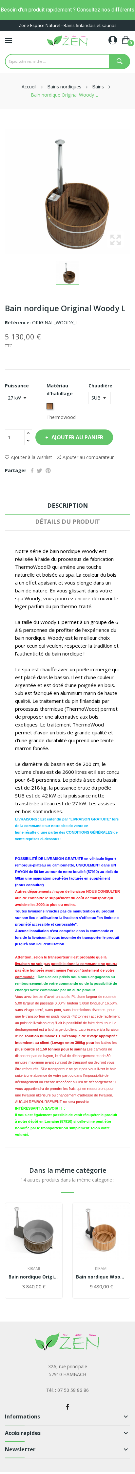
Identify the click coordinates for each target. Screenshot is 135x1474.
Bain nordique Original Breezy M (34, 1277)
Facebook (67, 1407)
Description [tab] (67, 505)
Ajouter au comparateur (88, 457)
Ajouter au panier (77, 437)
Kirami (34, 1269)
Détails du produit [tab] (67, 521)
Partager (32, 470)
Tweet (39, 470)
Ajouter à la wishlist (31, 457)
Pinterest (48, 470)
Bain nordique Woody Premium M (101, 1277)
